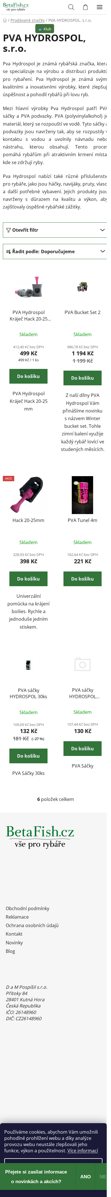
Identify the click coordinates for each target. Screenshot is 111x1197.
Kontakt (14, 934)
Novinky (14, 943)
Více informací (82, 1150)
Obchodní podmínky (27, 908)
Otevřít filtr (25, 230)
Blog (10, 951)
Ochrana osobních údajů (32, 925)
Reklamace (17, 917)
